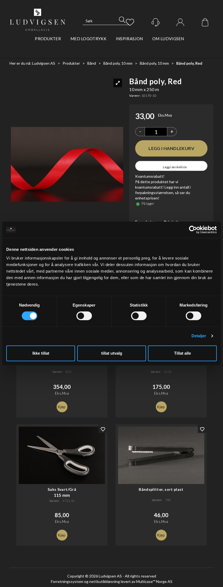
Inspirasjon (129, 38)
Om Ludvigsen (168, 38)
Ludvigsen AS (43, 63)
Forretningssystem (67, 581)
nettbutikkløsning (104, 581)
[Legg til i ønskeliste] (102, 428)
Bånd (91, 63)
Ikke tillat (40, 353)
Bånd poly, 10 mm (117, 63)
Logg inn (180, 22)
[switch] (84, 315)
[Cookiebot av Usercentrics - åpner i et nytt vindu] (193, 230)
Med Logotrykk (88, 38)
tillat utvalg (111, 353)
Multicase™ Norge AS (154, 581)
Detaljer (198, 335)
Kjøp (171, 148)
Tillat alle (182, 353)
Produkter (48, 38)
